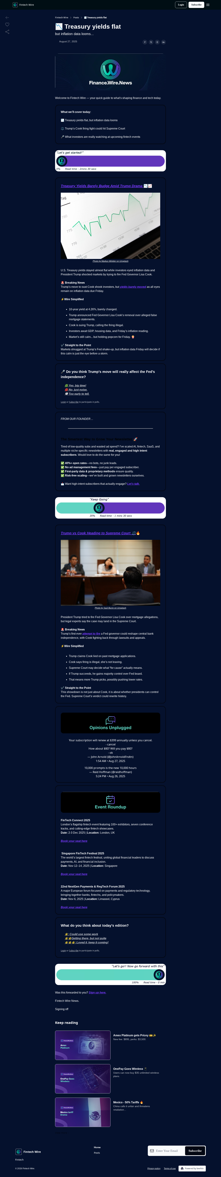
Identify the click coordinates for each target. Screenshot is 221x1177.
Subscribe (196, 4)
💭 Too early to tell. (77, 393)
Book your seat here (74, 841)
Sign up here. (97, 992)
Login (181, 4)
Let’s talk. (133, 483)
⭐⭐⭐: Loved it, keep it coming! (86, 942)
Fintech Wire (61, 17)
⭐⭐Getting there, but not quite (85, 938)
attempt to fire (91, 633)
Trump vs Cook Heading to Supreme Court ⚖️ (98, 533)
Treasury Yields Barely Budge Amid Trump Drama (102, 186)
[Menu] (208, 4)
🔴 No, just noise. (76, 389)
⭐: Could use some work (81, 934)
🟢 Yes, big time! (75, 385)
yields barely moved (133, 286)
